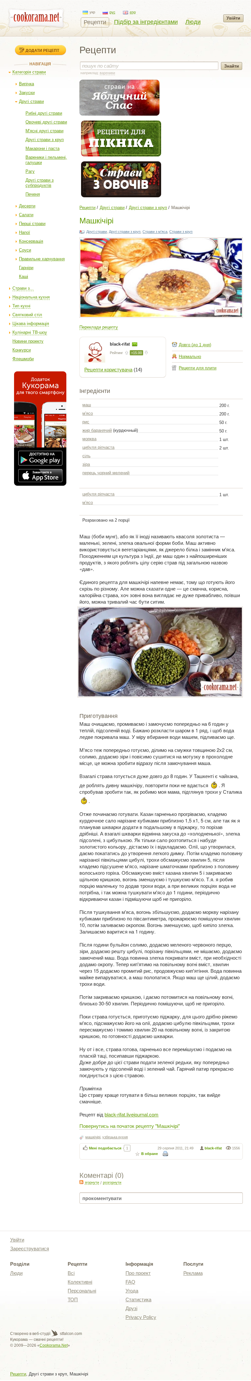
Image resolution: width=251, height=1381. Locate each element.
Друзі (131, 1308)
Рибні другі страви (43, 113)
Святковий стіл (27, 314)
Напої (24, 232)
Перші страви (32, 223)
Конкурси (21, 350)
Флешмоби (23, 358)
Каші (23, 276)
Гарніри (26, 267)
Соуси (25, 250)
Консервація (31, 241)
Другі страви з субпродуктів (39, 183)
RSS (81, 1182)
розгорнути (112, 1182)
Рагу (30, 171)
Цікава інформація (30, 323)
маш (86, 404)
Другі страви (31, 101)
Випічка (26, 83)
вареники (107, 73)
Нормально (190, 356)
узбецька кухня (115, 1137)
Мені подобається (105, 1148)
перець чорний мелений (105, 472)
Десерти (27, 205)
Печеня (32, 194)
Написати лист (134, 344)
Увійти (233, 18)
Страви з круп (180, 232)
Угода (132, 1290)
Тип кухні (21, 305)
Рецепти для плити (197, 368)
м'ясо (87, 413)
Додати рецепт (42, 50)
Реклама (193, 1273)
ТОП (73, 1299)
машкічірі (92, 1137)
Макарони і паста (42, 148)
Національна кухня (31, 297)
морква (89, 438)
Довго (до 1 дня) (195, 344)
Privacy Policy (141, 1317)
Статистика (138, 1299)
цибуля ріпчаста (98, 447)
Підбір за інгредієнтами (146, 22)
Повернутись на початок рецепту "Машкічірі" (129, 1125)
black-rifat (120, 344)
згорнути (92, 1182)
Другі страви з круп (44, 139)
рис (85, 421)
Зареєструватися (29, 1248)
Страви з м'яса (154, 232)
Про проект (138, 1273)
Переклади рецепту (98, 327)
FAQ (130, 1282)
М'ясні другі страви (44, 130)
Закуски (27, 92)
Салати (26, 214)
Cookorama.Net (54, 1345)
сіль (86, 455)
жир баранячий (97, 430)
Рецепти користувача (108, 369)
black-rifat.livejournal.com (132, 1114)
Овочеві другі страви (46, 122)
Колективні (80, 1282)
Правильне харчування (42, 258)
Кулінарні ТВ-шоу (29, 332)
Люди (193, 22)
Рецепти (95, 22)
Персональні (82, 1290)
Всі (71, 1273)
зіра (86, 464)
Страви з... (23, 288)
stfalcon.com (70, 1333)
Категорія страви (29, 72)
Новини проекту (27, 341)
